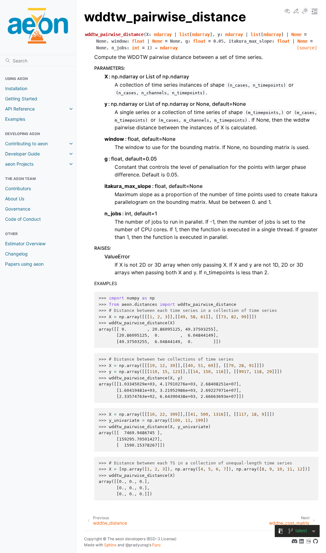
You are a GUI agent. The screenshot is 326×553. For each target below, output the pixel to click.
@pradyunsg (136, 544)
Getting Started (21, 98)
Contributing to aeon (26, 143)
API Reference (20, 108)
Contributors (18, 188)
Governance (17, 209)
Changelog (16, 253)
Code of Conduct (23, 219)
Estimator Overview (25, 243)
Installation (16, 88)
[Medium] (308, 542)
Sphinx (110, 544)
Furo (156, 544)
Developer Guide (22, 153)
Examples (15, 119)
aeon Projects (19, 164)
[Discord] (294, 542)
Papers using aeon (24, 264)
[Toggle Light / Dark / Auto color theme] (305, 11)
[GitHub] (315, 542)
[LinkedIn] (301, 542)
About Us (14, 198)
